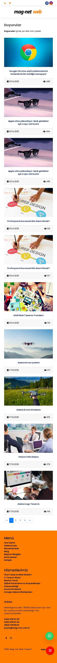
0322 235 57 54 (11, 622)
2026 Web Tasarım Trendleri (28, 315)
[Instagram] (11, 638)
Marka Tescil (11, 580)
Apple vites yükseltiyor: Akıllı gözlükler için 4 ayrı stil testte (28, 122)
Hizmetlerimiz (11, 548)
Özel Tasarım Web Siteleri (18, 574)
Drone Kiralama (12, 589)
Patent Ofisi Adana (28, 457)
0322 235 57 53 (11, 619)
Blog (6, 551)
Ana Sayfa (9, 542)
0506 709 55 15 (11, 625)
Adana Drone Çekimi (28, 362)
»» (30, 520)
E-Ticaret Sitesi (12, 577)
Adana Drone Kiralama (28, 409)
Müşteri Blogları (12, 554)
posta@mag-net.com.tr (17, 627)
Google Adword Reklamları (18, 592)
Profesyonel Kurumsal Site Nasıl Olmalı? (28, 221)
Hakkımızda (10, 545)
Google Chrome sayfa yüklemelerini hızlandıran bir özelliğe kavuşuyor (28, 72)
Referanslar (10, 557)
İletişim (8, 560)
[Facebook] (6, 638)
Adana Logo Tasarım (28, 504)
